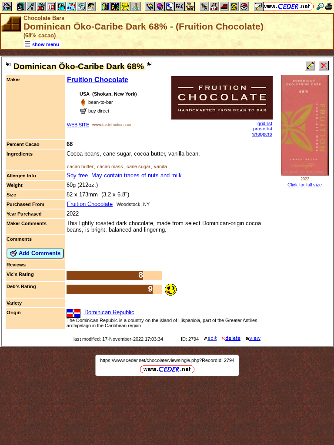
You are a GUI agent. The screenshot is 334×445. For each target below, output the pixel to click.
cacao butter (80, 166)
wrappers (262, 133)
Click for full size (304, 184)
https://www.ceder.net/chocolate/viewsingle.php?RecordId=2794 (167, 360)
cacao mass (110, 166)
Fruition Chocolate (97, 79)
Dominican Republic (109, 312)
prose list (262, 128)
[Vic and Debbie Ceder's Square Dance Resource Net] (286, 6)
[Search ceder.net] (320, 6)
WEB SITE (78, 124)
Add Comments (38, 253)
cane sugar (138, 166)
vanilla (160, 166)
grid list (264, 123)
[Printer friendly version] (328, 6)
